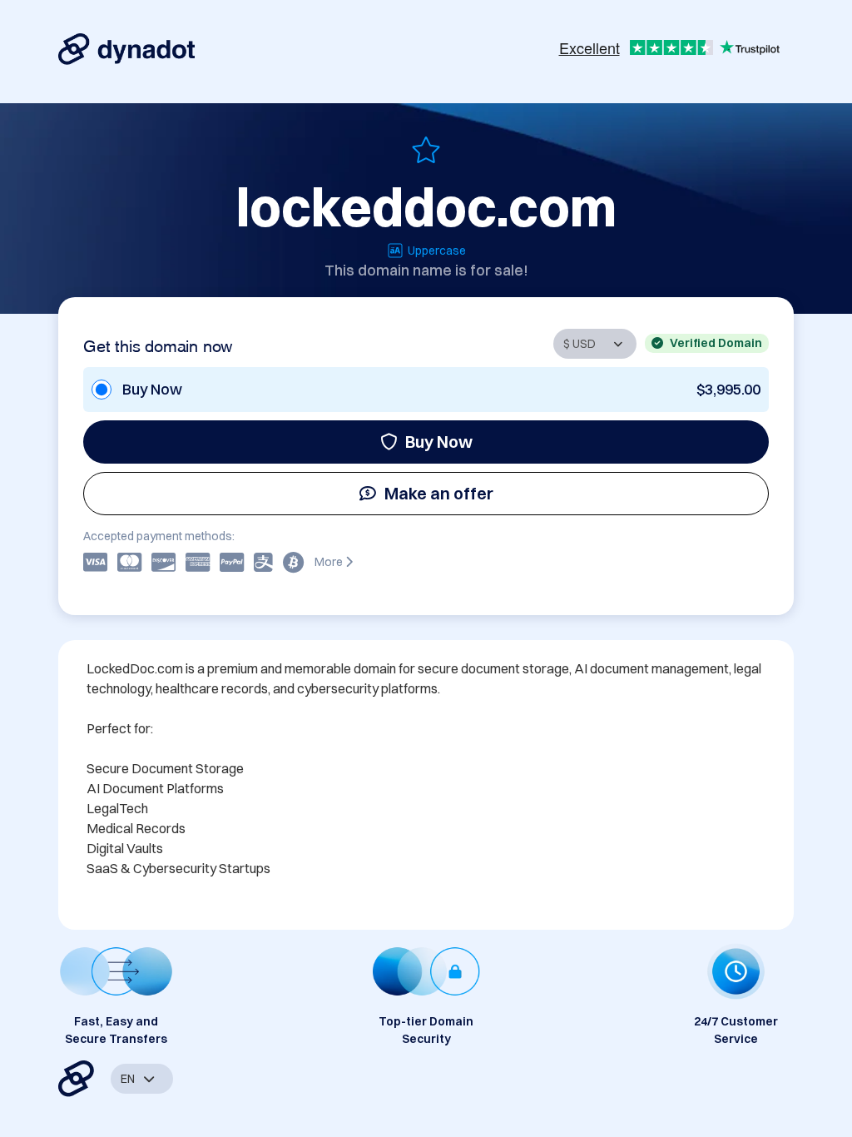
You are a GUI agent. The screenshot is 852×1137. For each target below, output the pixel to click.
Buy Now (439, 441)
